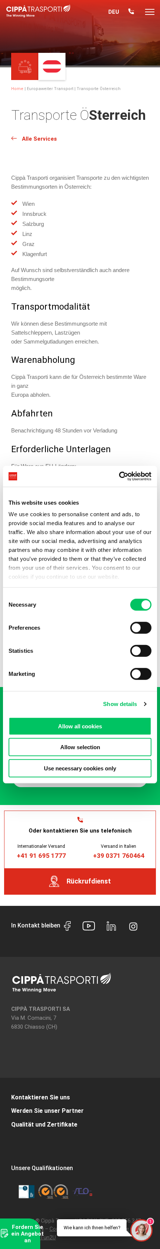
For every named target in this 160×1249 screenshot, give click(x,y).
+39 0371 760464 (118, 855)
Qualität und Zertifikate (44, 1124)
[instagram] (133, 925)
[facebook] (67, 926)
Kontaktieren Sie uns (40, 1097)
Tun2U (48, 1237)
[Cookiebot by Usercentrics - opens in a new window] (118, 476)
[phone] (131, 12)
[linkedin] (111, 926)
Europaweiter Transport (50, 88)
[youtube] (89, 926)
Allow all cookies (80, 726)
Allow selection (80, 747)
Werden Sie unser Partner (47, 1110)
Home (17, 88)
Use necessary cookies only (80, 768)
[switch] (140, 627)
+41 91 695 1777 (41, 855)
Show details (120, 704)
